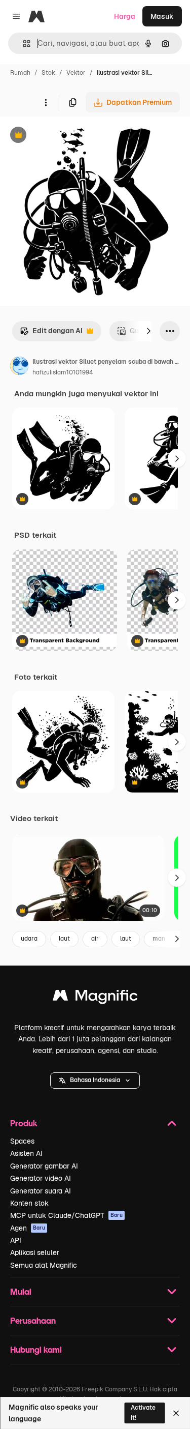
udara (29, 939)
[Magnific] (95, 998)
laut (64, 939)
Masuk (162, 16)
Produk (23, 1123)
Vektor (76, 73)
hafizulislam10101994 (62, 372)
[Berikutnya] (148, 331)
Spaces (22, 1141)
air (95, 939)
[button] (95, 1080)
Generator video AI (40, 1178)
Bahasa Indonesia (95, 1080)
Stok (48, 73)
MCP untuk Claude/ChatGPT (66, 1215)
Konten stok (29, 1203)
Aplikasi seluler (34, 1252)
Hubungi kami (36, 1349)
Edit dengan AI (51, 333)
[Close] (176, 1413)
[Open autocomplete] (22, 43)
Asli (57, 136)
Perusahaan (33, 1320)
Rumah (20, 73)
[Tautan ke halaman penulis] (19, 367)
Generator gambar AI (44, 1166)
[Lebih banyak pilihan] (45, 102)
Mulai (20, 1291)
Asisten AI (26, 1153)
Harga (124, 16)
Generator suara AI (40, 1190)
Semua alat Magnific (43, 1265)
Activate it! (143, 1412)
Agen (27, 1228)
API (15, 1240)
